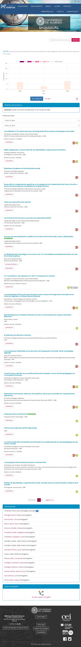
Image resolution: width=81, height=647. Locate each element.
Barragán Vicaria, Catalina (13, 515)
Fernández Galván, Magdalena (14, 532)
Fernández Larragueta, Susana (14, 537)
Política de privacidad (41, 628)
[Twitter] (69, 639)
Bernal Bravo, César (11, 519)
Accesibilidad (41, 632)
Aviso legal (41, 625)
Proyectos (67, 6)
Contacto (60, 11)
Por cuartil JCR (37, 99)
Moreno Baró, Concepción (13, 558)
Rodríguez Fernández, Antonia (14, 563)
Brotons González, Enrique (13, 528)
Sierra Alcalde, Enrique (11, 580)
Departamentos (36, 6)
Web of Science (74, 287)
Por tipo (47, 99)
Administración (72, 11)
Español (75, 1)
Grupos (48, 6)
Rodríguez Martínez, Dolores (14, 567)
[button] (41, 586)
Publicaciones (23, 6)
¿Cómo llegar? (41, 617)
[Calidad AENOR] (68, 633)
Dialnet (74, 143)
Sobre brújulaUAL (47, 11)
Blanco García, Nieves (11, 524)
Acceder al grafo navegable (41, 597)
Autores (57, 6)
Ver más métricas (11, 264)
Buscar (75, 40)
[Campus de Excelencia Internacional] (66, 618)
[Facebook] (65, 639)
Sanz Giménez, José (11, 576)
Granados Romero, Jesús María (15, 550)
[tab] (41, 586)
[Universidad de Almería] (41, 610)
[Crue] (66, 626)
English (78, 1)
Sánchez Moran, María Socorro (15, 571)
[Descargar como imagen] (77, 99)
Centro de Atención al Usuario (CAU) (15, 628)
